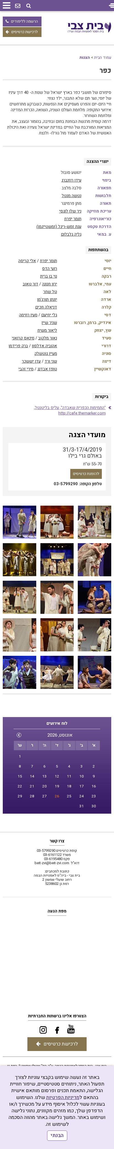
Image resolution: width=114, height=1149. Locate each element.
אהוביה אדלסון (44, 346)
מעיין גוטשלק (45, 354)
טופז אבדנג (47, 369)
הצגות (84, 57)
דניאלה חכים (46, 307)
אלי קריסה (27, 261)
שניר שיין (49, 323)
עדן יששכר (31, 361)
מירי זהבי (26, 369)
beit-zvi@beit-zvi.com (52, 863)
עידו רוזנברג (71, 180)
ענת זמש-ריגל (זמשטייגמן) (59, 227)
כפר (105, 71)
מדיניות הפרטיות (62, 1097)
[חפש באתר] (28, 6)
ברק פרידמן (18, 346)
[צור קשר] (17, 6)
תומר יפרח (72, 219)
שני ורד (51, 361)
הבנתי (57, 1135)
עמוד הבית (102, 57)
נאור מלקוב (47, 338)
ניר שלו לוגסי (70, 211)
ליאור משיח (47, 330)
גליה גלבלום (71, 234)
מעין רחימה (28, 315)
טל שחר (50, 292)
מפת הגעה (57, 911)
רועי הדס (49, 269)
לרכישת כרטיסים (24, 32)
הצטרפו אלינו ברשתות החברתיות (57, 1016)
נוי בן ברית (48, 276)
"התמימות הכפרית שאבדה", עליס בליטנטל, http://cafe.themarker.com (70, 410)
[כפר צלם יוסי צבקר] (94, 522)
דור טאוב (30, 284)
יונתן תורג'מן (47, 299)
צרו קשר (57, 841)
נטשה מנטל (71, 196)
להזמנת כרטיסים (86, 474)
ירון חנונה (49, 284)
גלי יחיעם (49, 315)
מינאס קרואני (23, 338)
